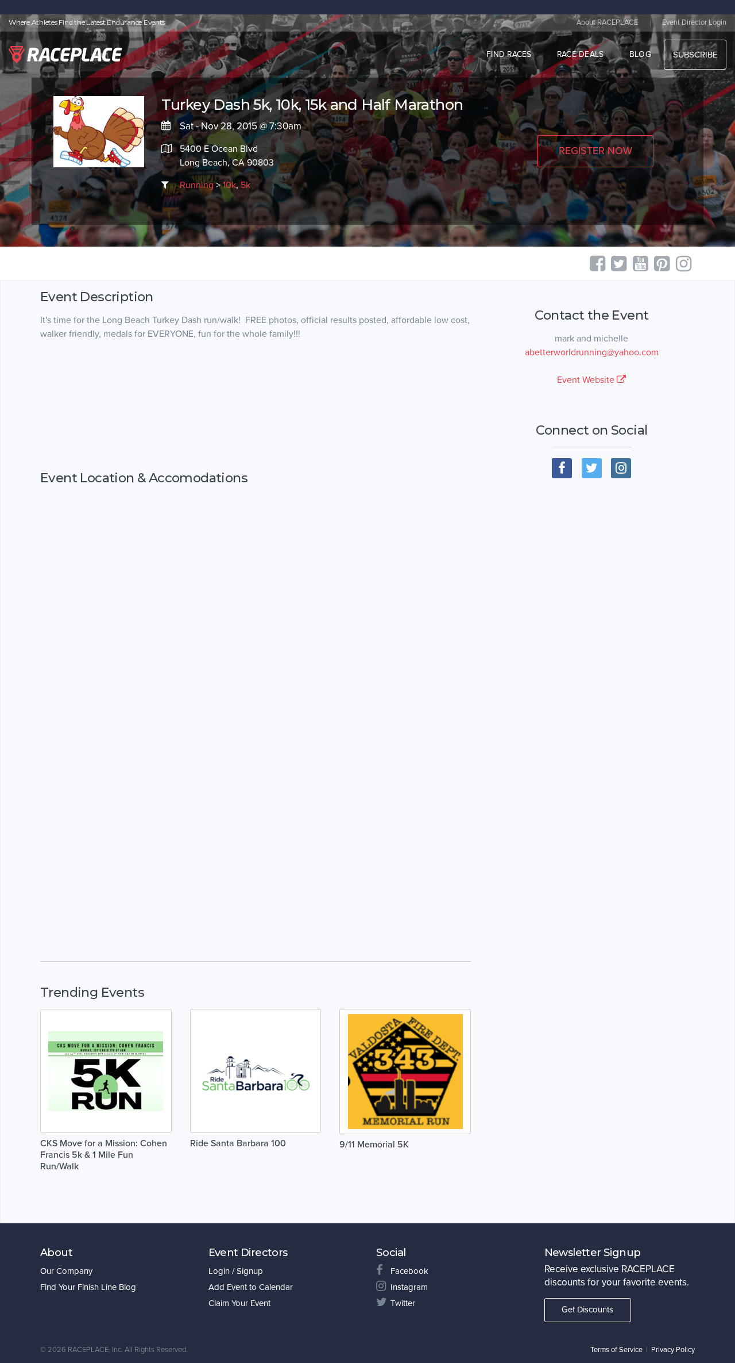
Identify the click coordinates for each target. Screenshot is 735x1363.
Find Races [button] (509, 54)
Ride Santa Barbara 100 (238, 1143)
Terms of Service (616, 1349)
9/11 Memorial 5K (374, 1144)
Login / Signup (235, 1271)
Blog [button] (640, 54)
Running (197, 185)
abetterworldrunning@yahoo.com (592, 352)
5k (245, 185)
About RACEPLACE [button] (607, 22)
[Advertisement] (255, 406)
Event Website (587, 380)
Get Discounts (587, 1309)
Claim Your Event (239, 1303)
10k (229, 185)
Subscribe (695, 54)
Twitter (402, 1303)
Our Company (66, 1271)
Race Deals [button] (580, 54)
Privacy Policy (673, 1349)
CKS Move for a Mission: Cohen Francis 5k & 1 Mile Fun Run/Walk (103, 1155)
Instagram (409, 1287)
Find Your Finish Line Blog (88, 1287)
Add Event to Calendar (250, 1287)
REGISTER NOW (595, 150)
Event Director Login (694, 22)
